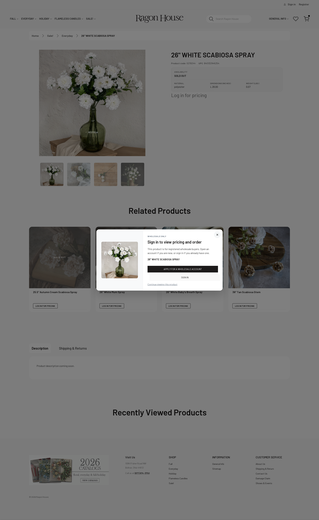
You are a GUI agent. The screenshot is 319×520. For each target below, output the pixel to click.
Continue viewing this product (162, 284)
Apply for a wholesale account (183, 269)
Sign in (185, 277)
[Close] (217, 234)
